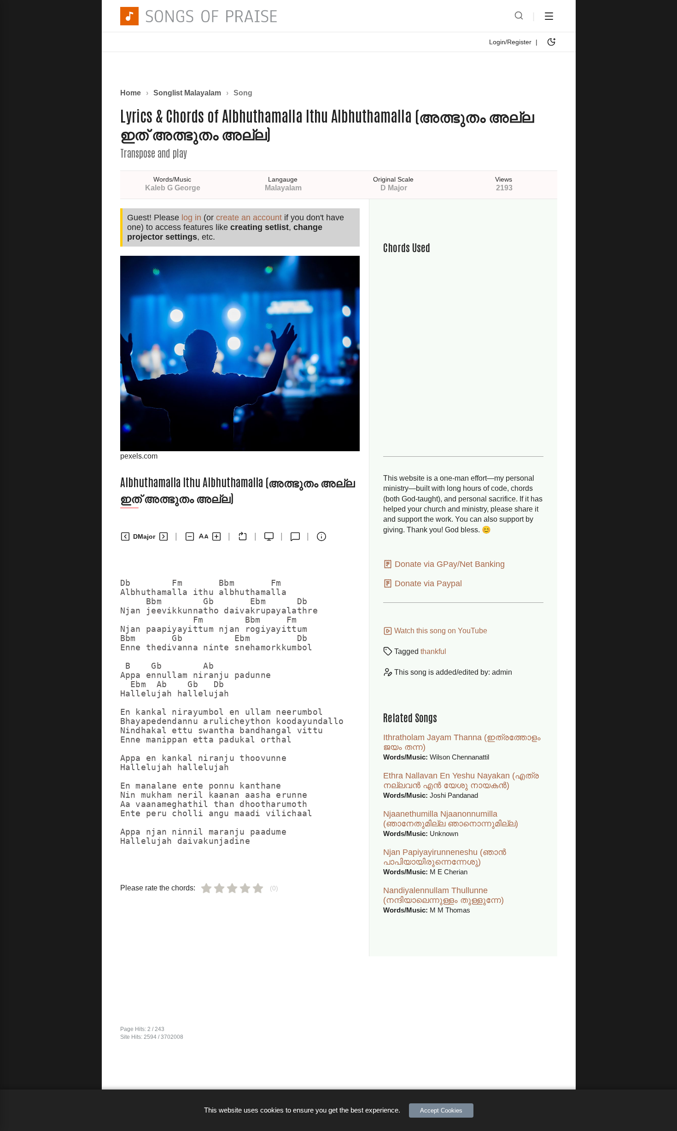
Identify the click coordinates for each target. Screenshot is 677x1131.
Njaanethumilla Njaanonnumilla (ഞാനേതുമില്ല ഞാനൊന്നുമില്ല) (450, 818)
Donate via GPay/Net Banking (448, 564)
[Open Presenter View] (269, 536)
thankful (433, 651)
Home (130, 93)
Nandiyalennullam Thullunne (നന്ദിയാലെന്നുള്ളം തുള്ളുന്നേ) (443, 895)
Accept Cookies (441, 1110)
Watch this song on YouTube (439, 631)
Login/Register (510, 42)
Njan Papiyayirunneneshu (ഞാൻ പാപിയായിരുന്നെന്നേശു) (444, 857)
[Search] (518, 16)
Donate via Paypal (427, 583)
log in (191, 217)
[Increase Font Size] (216, 536)
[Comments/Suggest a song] (295, 536)
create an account (249, 217)
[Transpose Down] (125, 536)
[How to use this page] (321, 536)
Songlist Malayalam (187, 93)
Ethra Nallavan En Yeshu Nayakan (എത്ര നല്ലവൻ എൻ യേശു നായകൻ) (461, 780)
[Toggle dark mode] (551, 42)
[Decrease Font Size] (190, 536)
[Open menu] (549, 16)
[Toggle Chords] (243, 536)
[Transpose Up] (163, 536)
